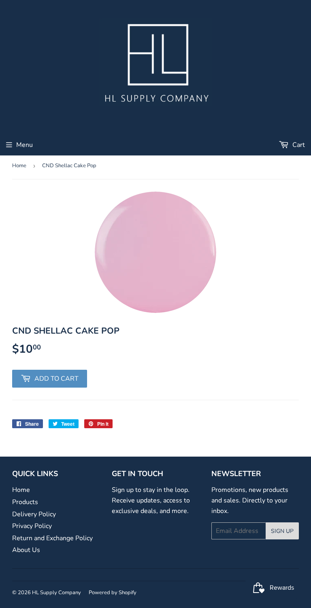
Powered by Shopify (112, 592)
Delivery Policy (34, 514)
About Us (26, 549)
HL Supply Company (56, 592)
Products (25, 502)
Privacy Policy (32, 526)
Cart (298, 144)
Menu (24, 144)
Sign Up (282, 531)
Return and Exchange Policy (52, 538)
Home (19, 165)
